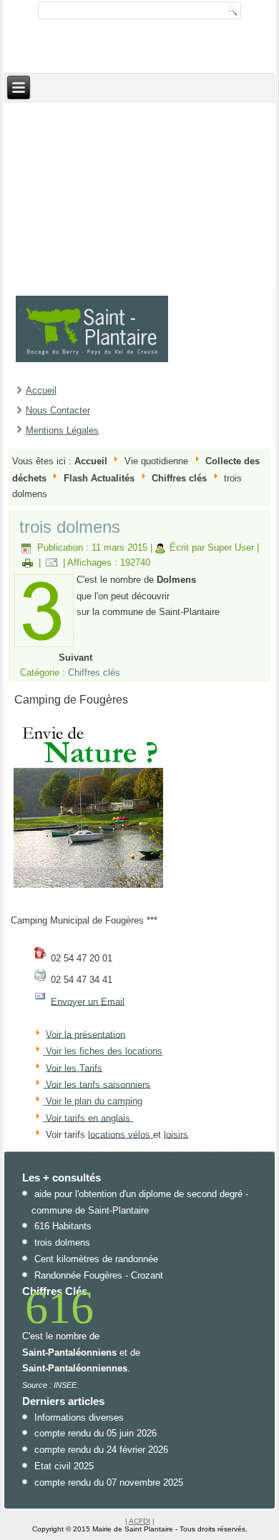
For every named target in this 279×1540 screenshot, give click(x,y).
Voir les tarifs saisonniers (96, 1084)
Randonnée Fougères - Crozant (98, 1275)
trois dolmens (69, 526)
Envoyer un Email (87, 1001)
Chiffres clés (179, 478)
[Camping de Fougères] (88, 887)
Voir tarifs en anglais (86, 1117)
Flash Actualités (99, 478)
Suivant (75, 657)
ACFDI (139, 1521)
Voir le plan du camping (94, 1101)
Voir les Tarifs (74, 1067)
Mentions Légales (62, 430)
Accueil (41, 390)
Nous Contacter (58, 410)
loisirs (176, 1134)
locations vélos (120, 1134)
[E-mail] (52, 562)
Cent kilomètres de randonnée (96, 1259)
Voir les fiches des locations (104, 1051)
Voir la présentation (85, 1034)
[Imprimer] (28, 562)
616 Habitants (63, 1226)
